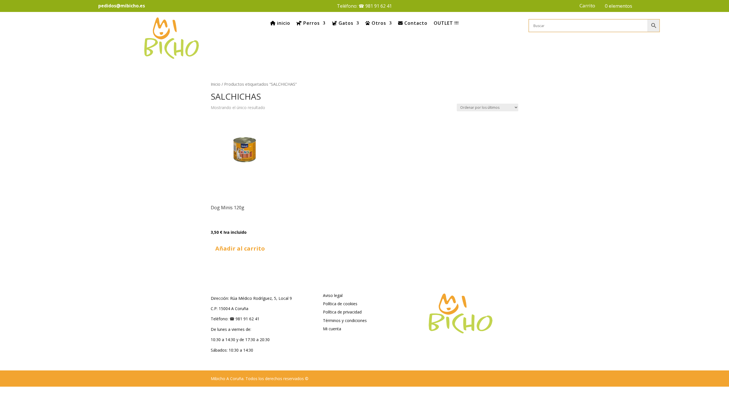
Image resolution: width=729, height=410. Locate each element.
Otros (378, 23)
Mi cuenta (332, 328)
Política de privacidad (342, 312)
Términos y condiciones (345, 320)
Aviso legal (333, 295)
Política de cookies (340, 303)
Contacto (415, 23)
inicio (283, 23)
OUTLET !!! (446, 23)
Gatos (345, 23)
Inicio (215, 84)
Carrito (587, 6)
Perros (311, 23)
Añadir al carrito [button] (240, 248)
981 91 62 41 (378, 6)
